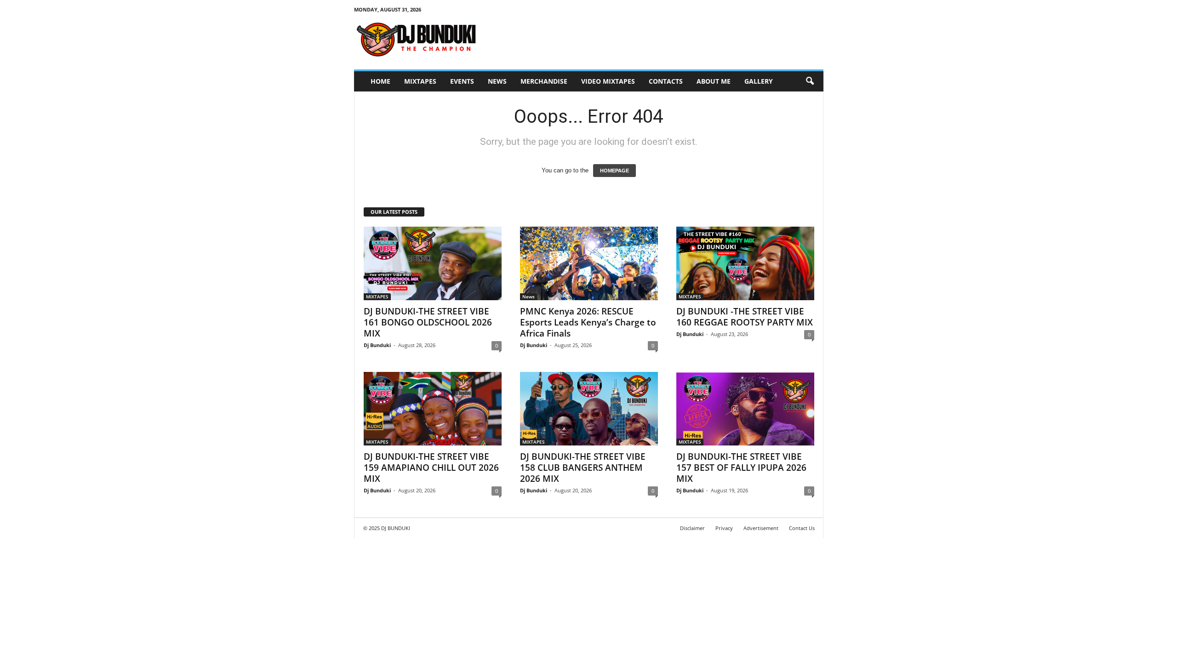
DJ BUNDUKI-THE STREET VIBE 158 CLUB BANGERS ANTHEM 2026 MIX (583, 468)
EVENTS (462, 81)
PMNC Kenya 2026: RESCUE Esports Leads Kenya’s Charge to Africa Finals (588, 322)
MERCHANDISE (543, 81)
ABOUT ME (714, 81)
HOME (380, 81)
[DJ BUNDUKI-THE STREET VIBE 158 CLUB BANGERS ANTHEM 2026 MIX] (589, 408)
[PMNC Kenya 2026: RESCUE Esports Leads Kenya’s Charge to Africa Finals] (589, 263)
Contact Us (802, 528)
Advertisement (760, 528)
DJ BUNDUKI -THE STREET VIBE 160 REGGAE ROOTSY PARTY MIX (744, 316)
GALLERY (758, 81)
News (497, 81)
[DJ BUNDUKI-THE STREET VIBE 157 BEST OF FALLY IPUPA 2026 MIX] (745, 408)
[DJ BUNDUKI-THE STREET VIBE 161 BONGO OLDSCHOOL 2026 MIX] (433, 263)
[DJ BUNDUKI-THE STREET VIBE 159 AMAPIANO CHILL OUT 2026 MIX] (433, 408)
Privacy (724, 528)
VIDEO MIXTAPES (608, 81)
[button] (810, 81)
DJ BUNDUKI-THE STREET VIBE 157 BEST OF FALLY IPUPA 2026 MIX (741, 468)
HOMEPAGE (614, 170)
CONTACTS (666, 81)
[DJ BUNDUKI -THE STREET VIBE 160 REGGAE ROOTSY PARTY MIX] (745, 263)
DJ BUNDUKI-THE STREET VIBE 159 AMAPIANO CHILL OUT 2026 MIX (431, 468)
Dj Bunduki (377, 345)
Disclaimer (692, 528)
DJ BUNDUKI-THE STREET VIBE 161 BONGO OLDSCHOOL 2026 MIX (428, 322)
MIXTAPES (420, 81)
